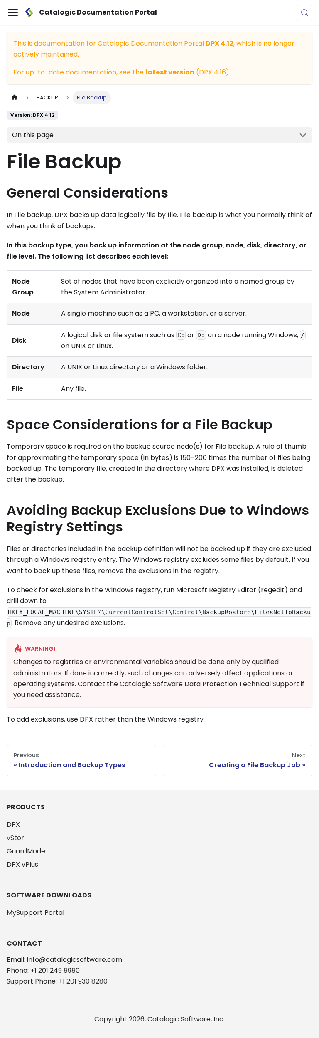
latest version (169, 72)
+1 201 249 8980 (55, 970)
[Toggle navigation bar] (13, 12)
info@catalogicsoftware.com (74, 959)
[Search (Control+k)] (304, 12)
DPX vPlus (22, 864)
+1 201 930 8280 (83, 981)
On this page (33, 135)
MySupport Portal (35, 912)
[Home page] (14, 97)
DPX (13, 824)
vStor (15, 838)
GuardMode (26, 851)
